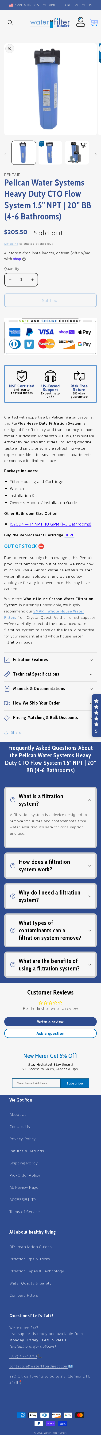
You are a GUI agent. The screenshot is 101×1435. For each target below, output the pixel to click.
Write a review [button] (50, 1021)
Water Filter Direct (55, 1433)
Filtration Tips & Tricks (29, 1259)
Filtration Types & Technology (36, 1271)
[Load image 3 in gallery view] (77, 153)
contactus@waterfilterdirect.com (38, 1366)
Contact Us (19, 1127)
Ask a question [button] (50, 1033)
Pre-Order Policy (25, 1175)
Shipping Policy (23, 1163)
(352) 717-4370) (23, 1356)
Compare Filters (23, 1295)
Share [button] (16, 732)
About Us (18, 1114)
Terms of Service (24, 1212)
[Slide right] (96, 154)
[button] (10, 23)
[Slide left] (5, 154)
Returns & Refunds (26, 1151)
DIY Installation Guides (30, 1247)
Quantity (11, 268)
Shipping (11, 244)
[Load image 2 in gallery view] (50, 153)
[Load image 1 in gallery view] (24, 153)
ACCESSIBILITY (22, 1199)
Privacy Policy (22, 1139)
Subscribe (74, 1083)
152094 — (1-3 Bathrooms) (50, 524)
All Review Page (24, 1187)
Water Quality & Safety (30, 1283)
